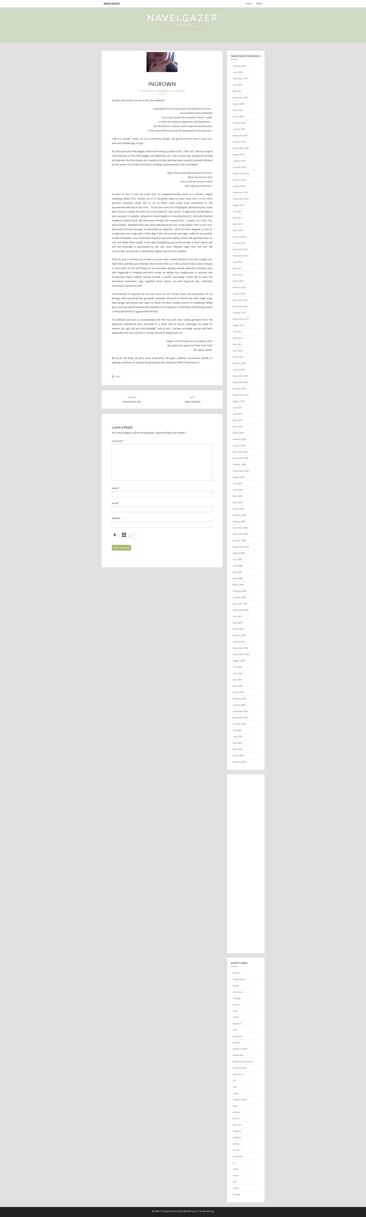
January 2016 (239, 129)
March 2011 (238, 356)
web (235, 1181)
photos (236, 1112)
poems (236, 1118)
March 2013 (238, 230)
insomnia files (240, 1067)
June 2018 (237, 72)
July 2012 (237, 261)
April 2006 (237, 685)
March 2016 (238, 116)
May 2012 (237, 268)
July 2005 (237, 730)
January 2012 (239, 293)
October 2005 (239, 723)
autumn (236, 972)
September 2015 (241, 148)
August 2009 (239, 477)
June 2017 (237, 84)
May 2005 (237, 742)
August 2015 (239, 154)
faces (235, 1010)
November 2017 (240, 78)
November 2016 (240, 97)
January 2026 (239, 65)
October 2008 (239, 540)
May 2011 (237, 344)
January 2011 (239, 369)
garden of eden (240, 1048)
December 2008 (240, 527)
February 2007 (239, 635)
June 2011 (237, 338)
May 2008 (237, 572)
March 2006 (238, 692)
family (236, 1017)
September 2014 (241, 173)
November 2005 (240, 717)
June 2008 (237, 565)
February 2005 (239, 761)
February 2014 (239, 179)
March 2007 (238, 628)
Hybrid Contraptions (243, 1061)
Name (116, 488)
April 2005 (237, 749)
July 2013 (237, 211)
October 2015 (239, 141)
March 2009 (238, 508)
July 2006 (237, 666)
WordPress (190, 1211)
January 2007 (239, 641)
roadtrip (237, 1131)
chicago (236, 998)
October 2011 (239, 312)
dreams (236, 1004)
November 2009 (240, 458)
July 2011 (237, 331)
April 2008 (237, 578)
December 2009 (240, 451)
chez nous (237, 991)
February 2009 (239, 515)
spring (236, 1143)
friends (236, 1042)
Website (116, 518)
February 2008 (239, 591)
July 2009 (237, 483)
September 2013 (241, 198)
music (235, 1093)
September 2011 (241, 318)
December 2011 (240, 300)
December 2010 (240, 375)
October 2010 (239, 388)
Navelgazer (112, 3)
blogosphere (239, 979)
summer (237, 1150)
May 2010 (237, 420)
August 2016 (239, 103)
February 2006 (239, 698)
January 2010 (239, 445)
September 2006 (241, 654)
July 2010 (237, 407)
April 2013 (237, 224)
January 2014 (239, 186)
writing (236, 1194)
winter (236, 1187)
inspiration (238, 1074)
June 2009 (237, 489)
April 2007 (237, 622)
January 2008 (239, 597)
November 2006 (240, 648)
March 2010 (238, 432)
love (235, 1086)
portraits (237, 1124)
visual (249, 3)
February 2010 (239, 439)
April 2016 (237, 110)
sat (167, 90)
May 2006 (237, 679)
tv (234, 1162)
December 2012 (240, 249)
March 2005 (238, 755)
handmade (238, 1055)
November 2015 (240, 135)
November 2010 (240, 382)
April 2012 (237, 274)
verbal (259, 3)
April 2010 (237, 426)
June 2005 (237, 736)
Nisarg (210, 1211)
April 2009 (237, 502)
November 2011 (240, 306)
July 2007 (237, 616)
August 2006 (239, 660)
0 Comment (178, 90)
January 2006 (239, 705)
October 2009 (239, 464)
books (236, 985)
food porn (237, 1036)
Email (116, 503)
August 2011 (239, 325)
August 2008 (239, 553)
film (235, 1029)
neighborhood (240, 1099)
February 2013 (239, 236)
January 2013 (239, 243)
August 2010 (239, 401)
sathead (237, 1137)
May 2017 (237, 91)
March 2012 (238, 281)
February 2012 (239, 287)
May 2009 (237, 496)
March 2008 (238, 584)
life (118, 376)
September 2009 (241, 470)
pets (235, 1105)
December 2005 (240, 711)
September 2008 (241, 546)
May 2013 (237, 217)
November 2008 (240, 534)
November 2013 (240, 192)
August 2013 (239, 205)
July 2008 (237, 559)
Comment (118, 441)
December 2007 (240, 603)
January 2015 (239, 160)
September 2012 (241, 255)
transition (238, 1156)
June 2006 (237, 673)
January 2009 (239, 521)
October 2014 (239, 167)
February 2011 (239, 363)
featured (237, 1023)
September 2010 (241, 394)
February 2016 (239, 122)
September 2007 (241, 610)
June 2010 (237, 413)
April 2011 (237, 350)
